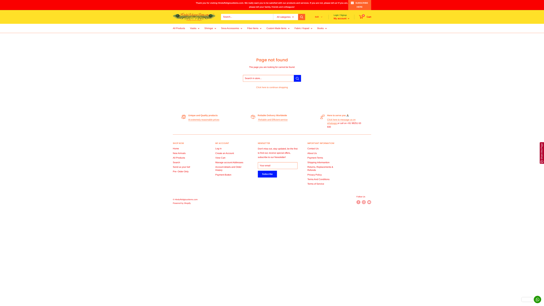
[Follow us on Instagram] (364, 202)
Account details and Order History (228, 168)
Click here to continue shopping (272, 87)
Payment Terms (315, 158)
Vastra (193, 28)
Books (320, 28)
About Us (312, 153)
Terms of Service (315, 184)
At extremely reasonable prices (203, 119)
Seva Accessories (230, 28)
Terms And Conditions (318, 179)
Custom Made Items (276, 28)
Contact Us (313, 148)
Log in (218, 148)
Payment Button (223, 175)
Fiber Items (252, 28)
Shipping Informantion (318, 162)
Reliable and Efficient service (273, 119)
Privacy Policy (314, 175)
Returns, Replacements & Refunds (320, 168)
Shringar (208, 28)
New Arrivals (179, 153)
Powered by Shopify (182, 203)
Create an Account (224, 153)
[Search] (301, 17)
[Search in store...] (297, 78)
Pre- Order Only (181, 171)
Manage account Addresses (229, 162)
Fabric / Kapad (302, 28)
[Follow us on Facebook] (358, 202)
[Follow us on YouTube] (369, 202)
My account (340, 18)
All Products (179, 28)
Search (176, 162)
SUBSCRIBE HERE (361, 5)
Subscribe (267, 174)
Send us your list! (181, 167)
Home (176, 148)
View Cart (220, 158)
